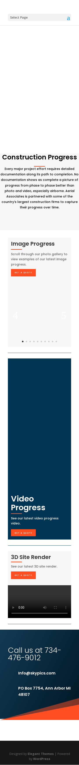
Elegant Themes (41, 754)
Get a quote (23, 272)
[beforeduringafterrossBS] (39, 346)
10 (56, 341)
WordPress (41, 759)
